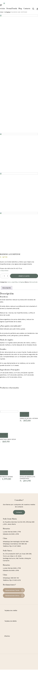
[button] (1, 5)
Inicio (1, 12)
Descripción (6, 288)
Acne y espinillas (12, 282)
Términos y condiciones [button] (13, 668)
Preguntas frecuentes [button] (12, 673)
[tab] (6, 288)
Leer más (24, 413)
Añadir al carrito (24, 276)
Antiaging (7, 12)
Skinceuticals (33, 282)
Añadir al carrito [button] (26, 472)
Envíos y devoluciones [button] (12, 671)
